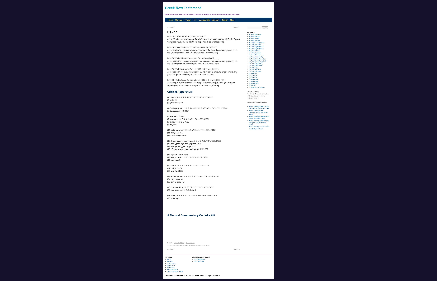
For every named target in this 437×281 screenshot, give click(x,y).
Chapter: (266, 94)
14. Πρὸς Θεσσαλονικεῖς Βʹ (257, 61)
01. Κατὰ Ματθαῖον (255, 34)
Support (215, 19)
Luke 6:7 (170, 27)
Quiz (232, 19)
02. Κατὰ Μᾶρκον (254, 36)
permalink (206, 245)
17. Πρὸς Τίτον (253, 67)
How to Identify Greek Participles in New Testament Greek (258, 112)
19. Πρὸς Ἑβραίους (255, 71)
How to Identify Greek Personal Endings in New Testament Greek (259, 123)
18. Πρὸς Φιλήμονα (255, 69)
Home (170, 19)
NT (195, 19)
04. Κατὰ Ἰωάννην (254, 40)
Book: (249, 94)
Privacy (188, 19)
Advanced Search (172, 269)
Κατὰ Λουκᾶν (190, 243)
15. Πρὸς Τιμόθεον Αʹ (255, 63)
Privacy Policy (171, 263)
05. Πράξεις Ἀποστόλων (256, 43)
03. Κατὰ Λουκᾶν (188, 245)
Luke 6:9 (236, 27)
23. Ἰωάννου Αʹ (253, 79)
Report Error (171, 265)
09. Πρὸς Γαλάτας (254, 51)
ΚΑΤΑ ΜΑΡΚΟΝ (199, 261)
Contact (178, 19)
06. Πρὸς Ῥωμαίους (255, 45)
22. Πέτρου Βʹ (253, 77)
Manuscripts (204, 19)
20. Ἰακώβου (253, 73)
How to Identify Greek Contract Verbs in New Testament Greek (259, 107)
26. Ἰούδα (252, 86)
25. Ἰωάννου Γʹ (253, 83)
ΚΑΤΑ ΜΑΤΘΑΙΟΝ (199, 259)
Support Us (170, 267)
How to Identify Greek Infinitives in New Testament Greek (259, 118)
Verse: (263, 96)
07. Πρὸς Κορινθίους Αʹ (256, 47)
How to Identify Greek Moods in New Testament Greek (259, 128)
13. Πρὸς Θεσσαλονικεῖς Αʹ (257, 59)
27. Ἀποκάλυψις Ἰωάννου (257, 88)
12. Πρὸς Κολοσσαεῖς (256, 57)
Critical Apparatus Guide (175, 271)
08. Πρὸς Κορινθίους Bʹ (256, 49)
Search (224, 19)
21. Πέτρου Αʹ (253, 75)
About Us (170, 261)
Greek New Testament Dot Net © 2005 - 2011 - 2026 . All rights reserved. (192, 276)
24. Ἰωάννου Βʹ (253, 81)
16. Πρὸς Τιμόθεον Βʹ (255, 65)
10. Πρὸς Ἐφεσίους (255, 53)
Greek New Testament (183, 7)
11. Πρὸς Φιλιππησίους (256, 55)
